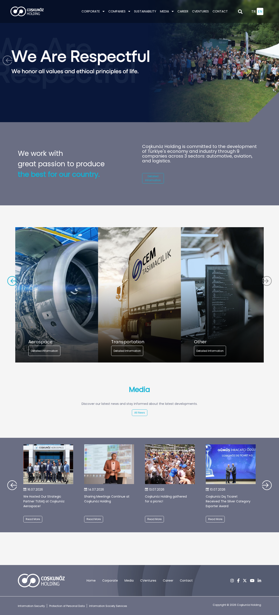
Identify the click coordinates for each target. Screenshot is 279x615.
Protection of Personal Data (67, 606)
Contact (220, 11)
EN (260, 11)
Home (91, 580)
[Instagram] (232, 581)
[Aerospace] (56, 294)
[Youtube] (252, 581)
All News (139, 412)
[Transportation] (139, 294)
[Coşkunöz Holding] (27, 11)
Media (129, 580)
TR (253, 11)
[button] (8, 61)
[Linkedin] (259, 581)
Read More (33, 519)
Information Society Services (108, 606)
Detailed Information (153, 178)
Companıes (117, 11)
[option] (56, 294)
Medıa (165, 11)
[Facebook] (238, 581)
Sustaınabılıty (145, 11)
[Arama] (240, 11)
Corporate (91, 11)
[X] (245, 581)
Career (182, 11)
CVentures (200, 11)
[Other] (222, 294)
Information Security (31, 606)
